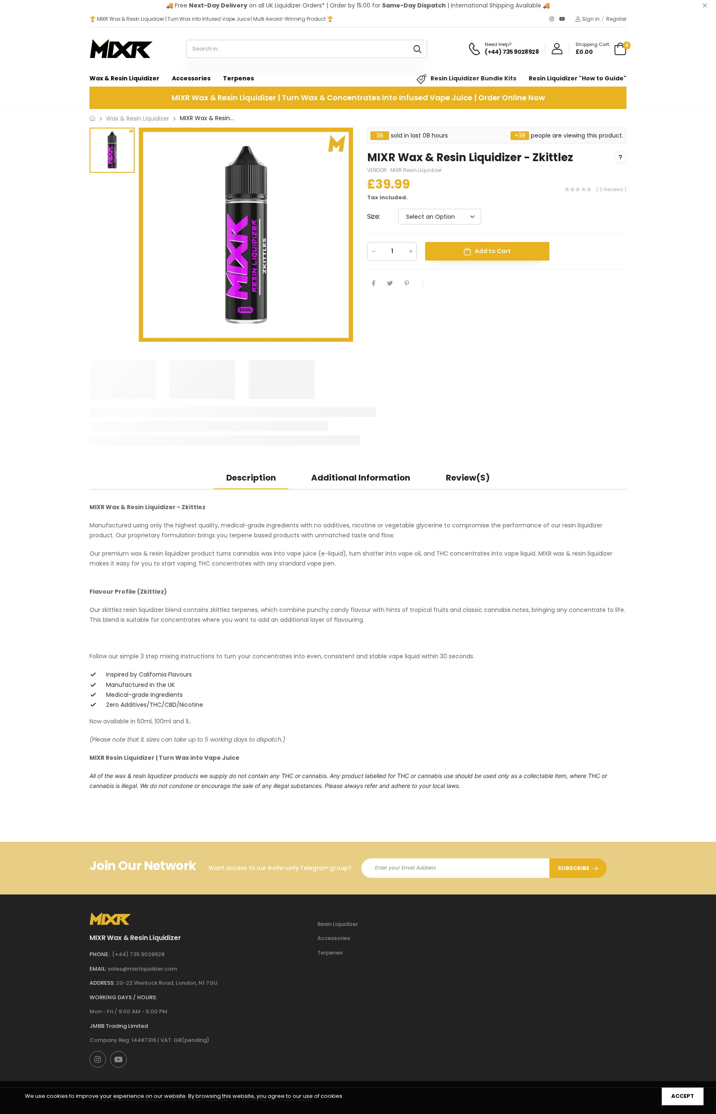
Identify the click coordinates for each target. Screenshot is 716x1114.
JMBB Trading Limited (119, 1026)
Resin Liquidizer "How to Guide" (577, 78)
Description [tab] (251, 477)
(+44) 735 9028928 (138, 954)
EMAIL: (98, 969)
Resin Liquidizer (337, 924)
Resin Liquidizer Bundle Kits (473, 78)
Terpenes (238, 78)
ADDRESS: (102, 983)
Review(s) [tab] (468, 477)
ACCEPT (682, 1096)
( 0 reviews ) (611, 188)
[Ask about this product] (620, 157)
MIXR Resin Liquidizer (416, 170)
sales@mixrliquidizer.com (142, 969)
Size (373, 216)
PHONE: (99, 954)
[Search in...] (417, 49)
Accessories (191, 78)
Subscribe (573, 868)
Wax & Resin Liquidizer (125, 78)
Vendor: (378, 170)
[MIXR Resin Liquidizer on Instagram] (552, 19)
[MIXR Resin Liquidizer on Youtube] (562, 19)
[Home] (92, 118)
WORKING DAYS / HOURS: (123, 997)
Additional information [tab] (360, 477)
